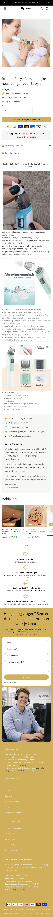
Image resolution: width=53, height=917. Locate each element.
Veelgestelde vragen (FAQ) (15, 813)
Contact (8, 790)
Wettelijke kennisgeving (43, 913)
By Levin (9, 909)
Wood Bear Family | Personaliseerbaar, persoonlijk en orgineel (35, 531)
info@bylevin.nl (22, 765)
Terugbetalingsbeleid (33, 909)
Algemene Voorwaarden (14, 828)
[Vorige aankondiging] (4, 2)
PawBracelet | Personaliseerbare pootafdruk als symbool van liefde (13, 531)
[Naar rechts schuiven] (32, 71)
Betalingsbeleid (11, 850)
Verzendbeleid (10, 845)
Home (7, 785)
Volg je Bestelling (12, 801)
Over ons (8, 796)
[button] (5, 8)
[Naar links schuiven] (21, 71)
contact (21, 771)
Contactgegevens (27, 913)
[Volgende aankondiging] (48, 2)
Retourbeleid (10, 839)
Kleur (3, 106)
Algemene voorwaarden (12, 913)
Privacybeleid (10, 834)
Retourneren (10, 807)
